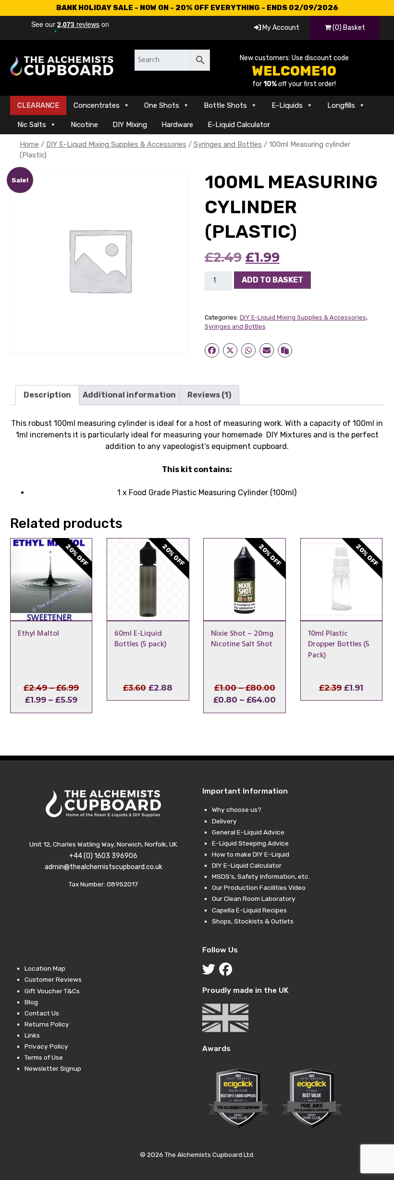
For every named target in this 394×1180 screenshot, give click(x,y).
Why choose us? (236, 809)
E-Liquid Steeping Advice (250, 843)
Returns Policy (47, 1024)
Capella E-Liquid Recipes (249, 910)
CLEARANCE (38, 105)
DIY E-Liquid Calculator (247, 865)
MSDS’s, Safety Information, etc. (261, 876)
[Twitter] (210, 971)
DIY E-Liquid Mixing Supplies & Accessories (116, 144)
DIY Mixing (129, 124)
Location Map (45, 968)
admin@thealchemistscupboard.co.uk (103, 867)
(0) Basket (348, 28)
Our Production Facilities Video (259, 887)
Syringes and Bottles (228, 144)
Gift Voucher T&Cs (52, 991)
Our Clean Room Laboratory (254, 898)
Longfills (341, 105)
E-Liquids (287, 105)
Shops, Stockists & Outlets (253, 921)
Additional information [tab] (129, 394)
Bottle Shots (225, 105)
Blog (31, 1002)
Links (32, 1035)
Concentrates (97, 105)
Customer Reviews (53, 979)
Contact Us (42, 1013)
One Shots (161, 105)
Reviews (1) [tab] (209, 394)
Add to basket (272, 279)
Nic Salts (31, 124)
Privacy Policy (46, 1046)
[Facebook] (227, 971)
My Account (280, 28)
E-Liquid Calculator (239, 124)
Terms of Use (44, 1057)
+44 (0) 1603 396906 (103, 856)
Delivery (224, 821)
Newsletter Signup (53, 1068)
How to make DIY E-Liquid (250, 854)
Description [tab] (47, 394)
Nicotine (84, 124)
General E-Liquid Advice (248, 832)
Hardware (177, 124)
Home (29, 144)
